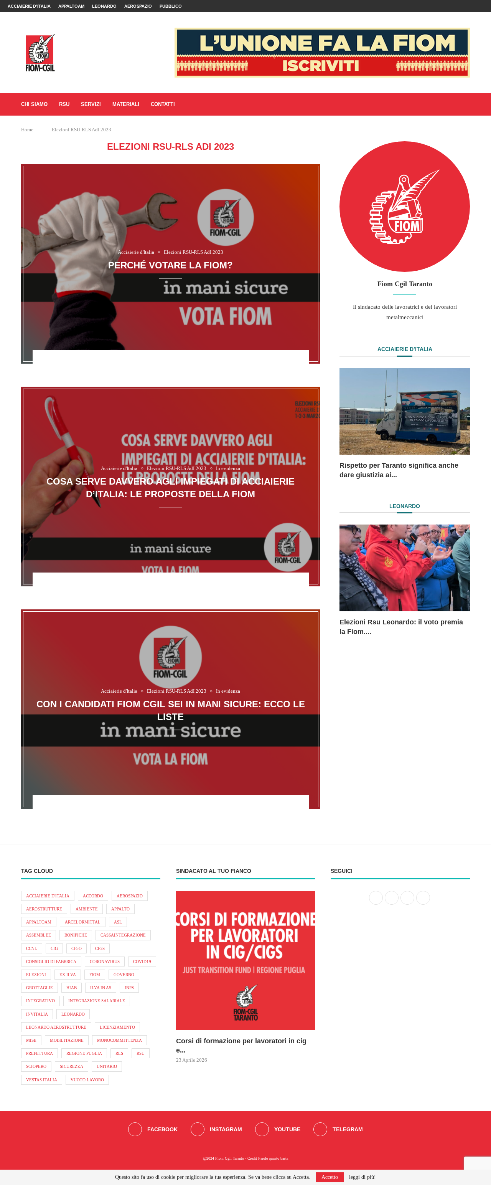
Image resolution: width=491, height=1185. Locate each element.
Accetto (329, 1177)
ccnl (31, 948)
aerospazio (130, 896)
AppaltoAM (71, 6)
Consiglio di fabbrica (51, 961)
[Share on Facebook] (156, 361)
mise (31, 1040)
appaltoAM (38, 922)
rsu (141, 1053)
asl (118, 922)
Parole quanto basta (273, 1158)
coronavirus (105, 961)
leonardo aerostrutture (56, 1027)
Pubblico (171, 6)
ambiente (87, 909)
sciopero (36, 1066)
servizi (91, 104)
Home (27, 129)
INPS (129, 987)
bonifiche (75, 935)
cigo (76, 948)
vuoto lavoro (87, 1079)
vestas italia (41, 1079)
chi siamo (34, 104)
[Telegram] (481, 6)
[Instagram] (464, 6)
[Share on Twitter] (166, 361)
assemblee (38, 935)
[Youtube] (473, 6)
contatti (163, 104)
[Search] (466, 104)
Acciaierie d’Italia (29, 6)
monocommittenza (119, 1040)
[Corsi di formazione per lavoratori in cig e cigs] (245, 960)
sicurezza (71, 1066)
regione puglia (84, 1053)
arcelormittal (83, 922)
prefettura (39, 1053)
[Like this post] (145, 361)
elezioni (36, 974)
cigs (100, 948)
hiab (71, 987)
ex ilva (67, 974)
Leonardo (104, 6)
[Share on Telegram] (186, 361)
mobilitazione (67, 1040)
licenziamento (117, 1027)
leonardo (73, 1014)
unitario (107, 1066)
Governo (124, 974)
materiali (125, 104)
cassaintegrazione (123, 935)
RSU (64, 104)
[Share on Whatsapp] (176, 361)
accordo (93, 896)
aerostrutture (44, 909)
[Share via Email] (196, 361)
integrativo (40, 1000)
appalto (120, 909)
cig (54, 948)
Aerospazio (138, 6)
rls (119, 1053)
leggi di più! (362, 1177)
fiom (94, 974)
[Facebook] (455, 6)
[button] (353, 423)
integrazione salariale (96, 1000)
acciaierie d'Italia (47, 896)
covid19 (142, 961)
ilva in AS (100, 987)
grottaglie (39, 987)
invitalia (37, 1014)
